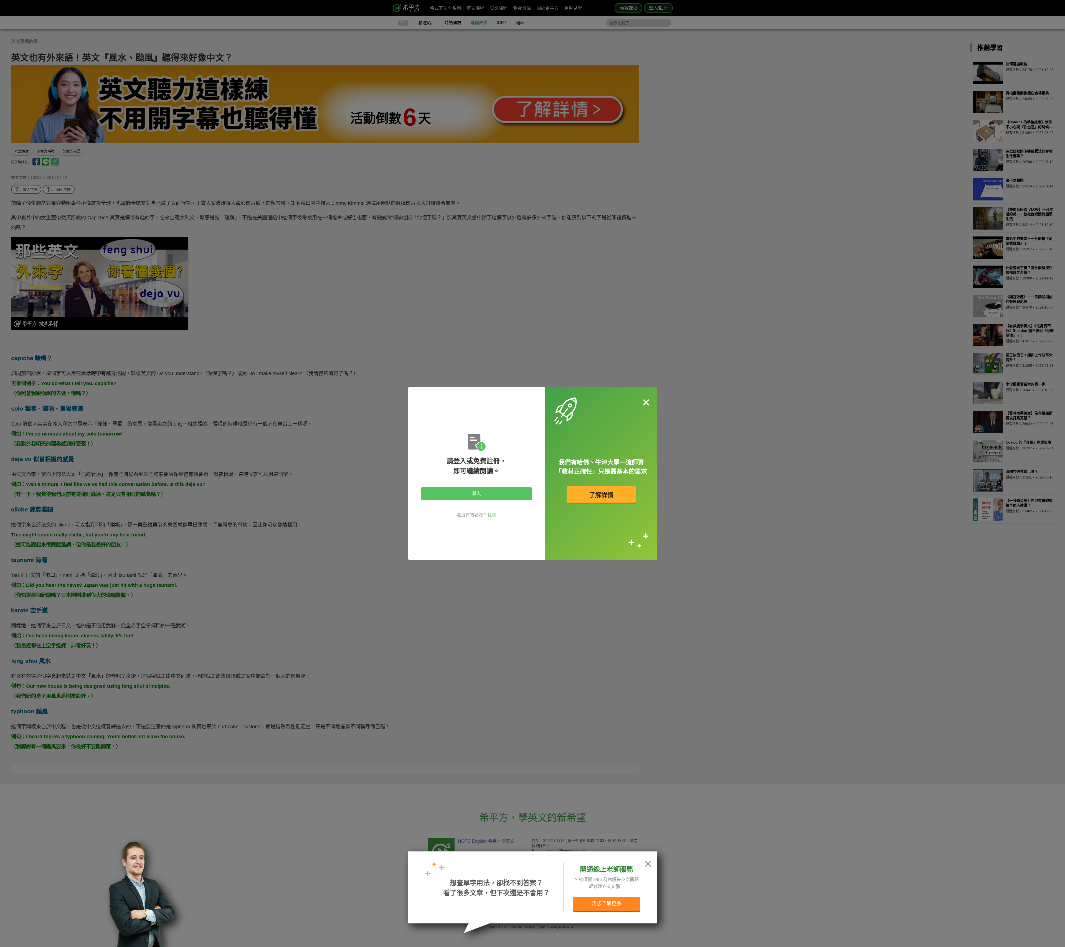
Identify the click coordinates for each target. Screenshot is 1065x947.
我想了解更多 (607, 904)
